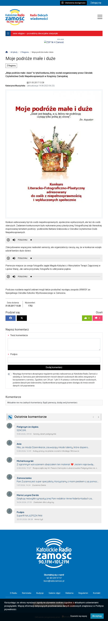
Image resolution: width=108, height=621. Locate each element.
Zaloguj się (95, 2)
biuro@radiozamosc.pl (54, 581)
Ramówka (26, 593)
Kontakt (96, 593)
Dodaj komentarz (54, 367)
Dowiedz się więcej (78, 616)
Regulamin (83, 593)
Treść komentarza (19, 335)
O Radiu (13, 593)
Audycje (40, 593)
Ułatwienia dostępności (75, 3)
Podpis (13, 354)
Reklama (69, 593)
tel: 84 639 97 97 (54, 578)
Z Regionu (11, 65)
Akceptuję (97, 616)
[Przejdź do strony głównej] (26, 17)
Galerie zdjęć (54, 593)
